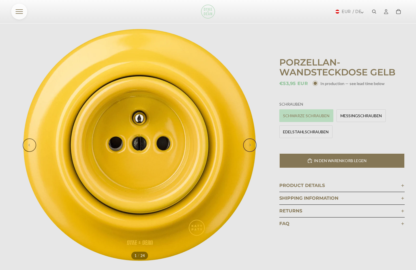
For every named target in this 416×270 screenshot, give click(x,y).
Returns (290, 211)
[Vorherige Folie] (29, 145)
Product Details (302, 185)
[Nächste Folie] (250, 145)
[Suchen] (374, 11)
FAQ (284, 223)
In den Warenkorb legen (340, 160)
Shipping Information (308, 198)
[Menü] (19, 11)
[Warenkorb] (398, 11)
